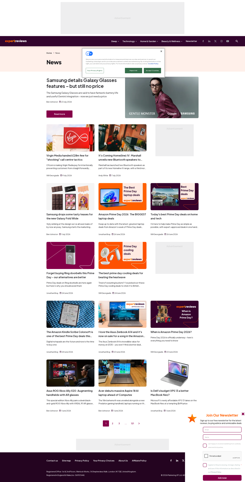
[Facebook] (203, 41)
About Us (123, 460)
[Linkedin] (209, 41)
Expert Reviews (13, 41)
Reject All (133, 70)
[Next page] (139, 423)
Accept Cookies (152, 70)
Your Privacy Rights (94, 70)
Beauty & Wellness (171, 41)
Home (49, 53)
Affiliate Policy (139, 460)
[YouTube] (228, 41)
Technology (128, 41)
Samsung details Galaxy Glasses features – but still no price (81, 83)
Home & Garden (148, 41)
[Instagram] (221, 41)
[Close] (161, 51)
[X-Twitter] (215, 41)
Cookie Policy (153, 64)
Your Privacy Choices (103, 460)
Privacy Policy (82, 460)
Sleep (114, 41)
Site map (66, 460)
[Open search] (237, 41)
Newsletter (191, 41)
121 (132, 423)
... (126, 423)
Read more (59, 114)
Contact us (52, 460)
